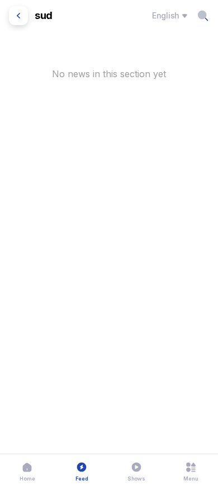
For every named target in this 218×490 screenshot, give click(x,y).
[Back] (18, 15)
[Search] (203, 15)
